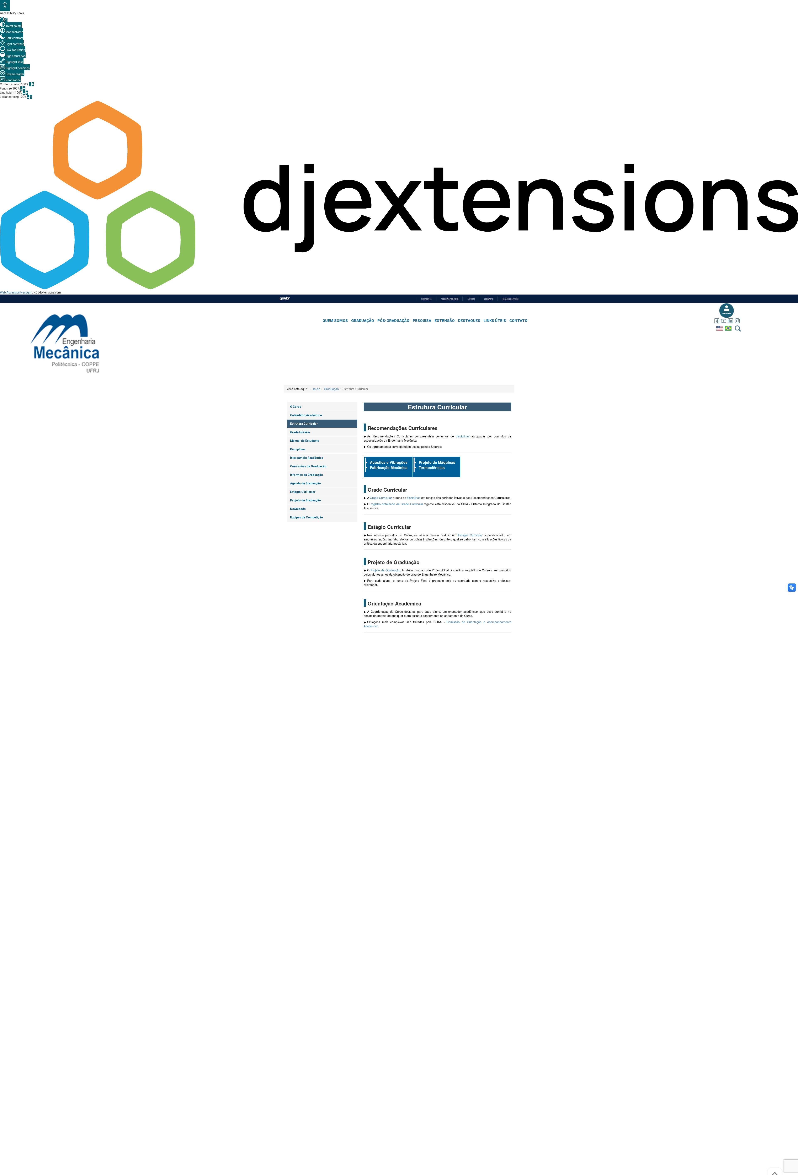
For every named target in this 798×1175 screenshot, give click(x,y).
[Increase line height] (27, 93)
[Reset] (2, 19)
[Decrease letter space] (28, 97)
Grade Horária (300, 432)
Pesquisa (422, 320)
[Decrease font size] (21, 88)
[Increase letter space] (31, 97)
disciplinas (462, 436)
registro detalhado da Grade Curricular (397, 504)
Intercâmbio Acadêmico (306, 457)
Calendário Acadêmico (306, 415)
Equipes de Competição (306, 517)
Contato (518, 320)
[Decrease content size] (30, 84)
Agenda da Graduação (305, 483)
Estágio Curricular (302, 492)
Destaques (469, 320)
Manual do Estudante (304, 440)
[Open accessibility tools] (5, 5)
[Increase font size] (24, 88)
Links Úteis (495, 320)
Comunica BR (426, 299)
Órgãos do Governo (510, 299)
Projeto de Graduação (305, 500)
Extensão (445, 320)
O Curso (295, 406)
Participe (471, 299)
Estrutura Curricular (304, 423)
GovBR (285, 299)
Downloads (298, 509)
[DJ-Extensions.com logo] (399, 288)
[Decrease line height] (24, 93)
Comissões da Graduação (308, 466)
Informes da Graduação (306, 474)
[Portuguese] (728, 327)
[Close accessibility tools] (5, 20)
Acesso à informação (449, 299)
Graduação (362, 320)
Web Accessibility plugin (15, 292)
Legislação (488, 299)
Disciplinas (297, 449)
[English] (720, 327)
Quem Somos (335, 320)
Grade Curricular (381, 498)
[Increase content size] (33, 84)
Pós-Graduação (393, 320)
